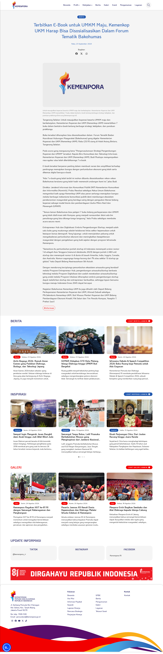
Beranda (66, 5)
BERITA (81, 17)
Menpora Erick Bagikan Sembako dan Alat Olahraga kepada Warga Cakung (128, 508)
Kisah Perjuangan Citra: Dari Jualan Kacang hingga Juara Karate (127, 435)
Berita (98, 5)
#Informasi (49, 308)
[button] (78, 456)
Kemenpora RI (116, 555)
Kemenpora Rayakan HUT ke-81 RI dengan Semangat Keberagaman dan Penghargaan (31, 510)
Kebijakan (87, 5)
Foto (16, 503)
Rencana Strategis (74, 611)
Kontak (127, 595)
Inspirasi (18, 430)
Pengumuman (126, 5)
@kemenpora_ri (19, 554)
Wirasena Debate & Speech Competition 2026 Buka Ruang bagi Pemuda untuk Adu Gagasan (129, 363)
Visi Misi (70, 598)
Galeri (106, 5)
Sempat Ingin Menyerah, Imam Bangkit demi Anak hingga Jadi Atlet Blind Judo (33, 435)
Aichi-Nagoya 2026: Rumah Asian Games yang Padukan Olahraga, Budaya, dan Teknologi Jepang (30, 363)
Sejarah (70, 605)
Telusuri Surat (101, 611)
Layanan (138, 5)
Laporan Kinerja (73, 608)
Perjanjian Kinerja (74, 614)
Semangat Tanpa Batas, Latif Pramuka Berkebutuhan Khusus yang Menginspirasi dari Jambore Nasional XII (80, 438)
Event (114, 5)
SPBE (98, 595)
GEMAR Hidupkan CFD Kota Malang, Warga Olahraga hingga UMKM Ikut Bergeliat (80, 363)
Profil (76, 5)
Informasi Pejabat (74, 601)
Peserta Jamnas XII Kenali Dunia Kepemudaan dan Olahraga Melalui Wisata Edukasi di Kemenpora (78, 510)
